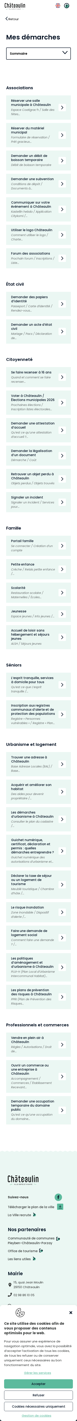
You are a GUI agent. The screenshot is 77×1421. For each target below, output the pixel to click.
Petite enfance (22, 564)
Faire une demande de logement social (29, 933)
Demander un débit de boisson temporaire (29, 158)
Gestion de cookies (36, 1415)
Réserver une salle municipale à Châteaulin (31, 103)
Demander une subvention (32, 179)
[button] (71, 1313)
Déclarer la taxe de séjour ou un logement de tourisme (31, 880)
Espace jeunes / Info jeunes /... (32, 616)
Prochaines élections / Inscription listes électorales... (31, 407)
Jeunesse (18, 611)
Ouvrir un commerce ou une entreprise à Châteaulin (30, 1069)
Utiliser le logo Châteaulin (31, 230)
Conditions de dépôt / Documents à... (26, 186)
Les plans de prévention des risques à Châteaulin (31, 992)
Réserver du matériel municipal (27, 130)
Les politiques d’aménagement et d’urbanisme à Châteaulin (32, 962)
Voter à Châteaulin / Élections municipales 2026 (33, 398)
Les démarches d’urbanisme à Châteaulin (32, 814)
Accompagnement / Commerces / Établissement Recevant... (31, 1083)
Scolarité (18, 588)
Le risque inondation (27, 907)
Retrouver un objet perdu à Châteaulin (32, 476)
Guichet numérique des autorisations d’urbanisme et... (32, 859)
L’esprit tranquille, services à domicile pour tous (32, 680)
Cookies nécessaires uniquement (38, 1406)
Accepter (38, 1384)
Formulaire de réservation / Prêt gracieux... (30, 139)
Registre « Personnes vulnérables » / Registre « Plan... (33, 721)
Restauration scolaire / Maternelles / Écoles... (27, 595)
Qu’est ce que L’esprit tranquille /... (26, 689)
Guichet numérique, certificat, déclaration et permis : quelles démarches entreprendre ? (32, 846)
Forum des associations (30, 253)
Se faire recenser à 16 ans (31, 372)
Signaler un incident (27, 497)
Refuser (39, 1395)
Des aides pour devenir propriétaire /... (27, 796)
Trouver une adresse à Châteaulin (29, 759)
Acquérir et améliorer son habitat (31, 787)
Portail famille (22, 541)
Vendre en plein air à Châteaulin (27, 1040)
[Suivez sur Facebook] (58, 1197)
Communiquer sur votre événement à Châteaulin (31, 204)
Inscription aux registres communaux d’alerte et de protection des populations (33, 709)
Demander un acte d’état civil (31, 326)
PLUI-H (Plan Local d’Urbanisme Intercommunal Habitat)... (33, 974)
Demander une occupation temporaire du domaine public (32, 1105)
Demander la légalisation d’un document (31, 453)
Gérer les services (37, 1373)
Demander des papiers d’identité (29, 299)
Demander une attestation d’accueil (33, 425)
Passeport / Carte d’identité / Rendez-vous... (31, 308)
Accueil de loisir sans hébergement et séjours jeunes (30, 634)
